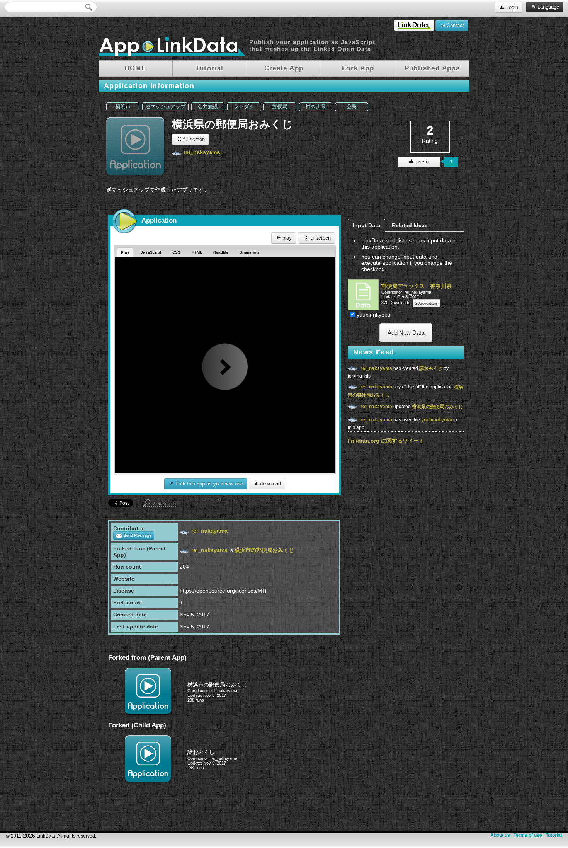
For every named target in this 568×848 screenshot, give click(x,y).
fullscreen (193, 139)
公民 (352, 106)
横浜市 (123, 106)
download (269, 484)
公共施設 (208, 106)
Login (511, 7)
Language (547, 7)
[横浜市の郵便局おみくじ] (148, 713)
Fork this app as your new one (208, 484)
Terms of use (528, 835)
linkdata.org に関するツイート (386, 441)
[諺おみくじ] (148, 780)
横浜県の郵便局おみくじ (437, 406)
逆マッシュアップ (165, 106)
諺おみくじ (431, 368)
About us (500, 835)
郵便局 (279, 106)
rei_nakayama (202, 152)
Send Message (136, 535)
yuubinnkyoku (437, 419)
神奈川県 (316, 106)
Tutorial (554, 835)
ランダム (244, 106)
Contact (454, 25)
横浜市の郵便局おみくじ (264, 550)
